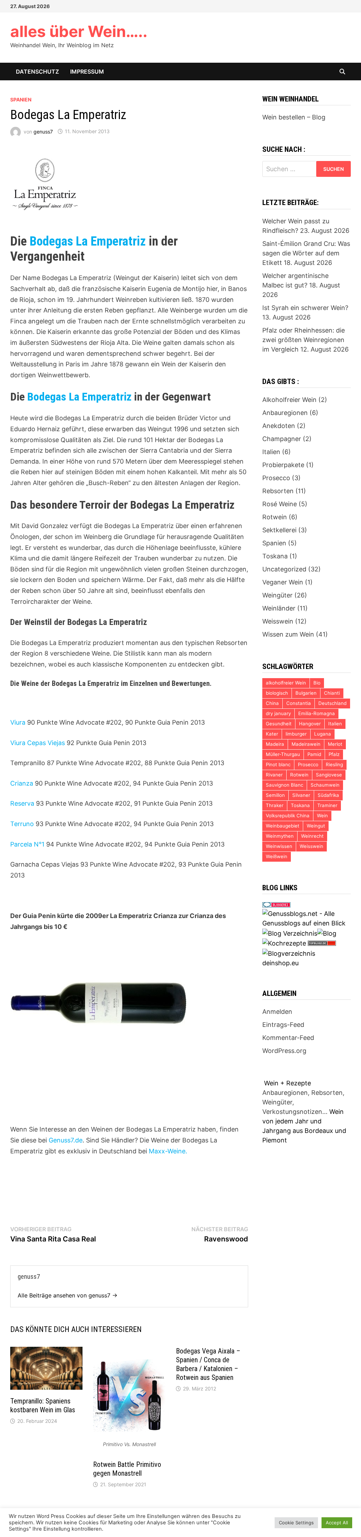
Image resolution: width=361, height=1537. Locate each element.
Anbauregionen (285, 412)
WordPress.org (284, 1050)
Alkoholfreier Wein (289, 399)
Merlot (335, 744)
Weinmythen (280, 836)
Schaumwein (325, 785)
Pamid (314, 754)
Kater (272, 734)
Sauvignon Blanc (284, 785)
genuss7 (43, 131)
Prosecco (276, 478)
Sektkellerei (279, 530)
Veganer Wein (282, 582)
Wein (322, 815)
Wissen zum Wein (288, 634)
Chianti (332, 693)
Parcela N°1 (27, 844)
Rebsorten (278, 491)
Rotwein (274, 517)
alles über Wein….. (78, 31)
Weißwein (276, 856)
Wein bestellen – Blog (293, 117)
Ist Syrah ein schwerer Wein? (305, 307)
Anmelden (277, 1011)
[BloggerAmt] (288, 952)
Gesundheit (279, 723)
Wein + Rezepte (287, 1083)
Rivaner (274, 774)
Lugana (322, 734)
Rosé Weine (279, 504)
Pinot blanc (278, 764)
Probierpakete (283, 465)
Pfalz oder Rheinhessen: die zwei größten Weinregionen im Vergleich (303, 340)
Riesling (334, 764)
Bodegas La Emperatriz (88, 241)
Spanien (20, 100)
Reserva (22, 803)
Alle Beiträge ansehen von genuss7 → (67, 1295)
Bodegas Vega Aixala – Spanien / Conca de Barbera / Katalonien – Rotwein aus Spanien (208, 1364)
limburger (296, 734)
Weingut (316, 826)
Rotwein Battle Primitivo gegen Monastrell (127, 1468)
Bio (316, 683)
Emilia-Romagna (316, 713)
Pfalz (334, 754)
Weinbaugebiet (282, 826)
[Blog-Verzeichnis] (276, 904)
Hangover (310, 723)
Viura (17, 722)
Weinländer (278, 608)
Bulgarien (306, 693)
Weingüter (277, 595)
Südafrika (328, 795)
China (272, 703)
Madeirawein (306, 744)
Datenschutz (37, 71)
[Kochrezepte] (284, 943)
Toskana (275, 556)
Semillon (275, 795)
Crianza (21, 783)
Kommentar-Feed (288, 1037)
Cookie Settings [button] (296, 1522)
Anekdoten (278, 425)
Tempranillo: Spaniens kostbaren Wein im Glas (42, 1405)
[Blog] (326, 932)
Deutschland (332, 703)
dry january (278, 713)
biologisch (277, 693)
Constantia (298, 703)
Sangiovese (329, 774)
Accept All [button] (337, 1522)
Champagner (281, 438)
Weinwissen (279, 846)
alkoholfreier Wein (286, 683)
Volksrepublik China (288, 815)
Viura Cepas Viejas (37, 742)
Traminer (327, 805)
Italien (271, 451)
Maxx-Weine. (168, 1151)
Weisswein (277, 621)
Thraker (274, 805)
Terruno (22, 824)
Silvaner (301, 795)
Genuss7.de (65, 1140)
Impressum (87, 71)
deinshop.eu (280, 963)
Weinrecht (312, 836)
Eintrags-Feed (283, 1024)
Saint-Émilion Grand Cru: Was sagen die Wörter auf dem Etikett (306, 253)
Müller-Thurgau (283, 754)
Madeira (275, 744)
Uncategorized (284, 569)
